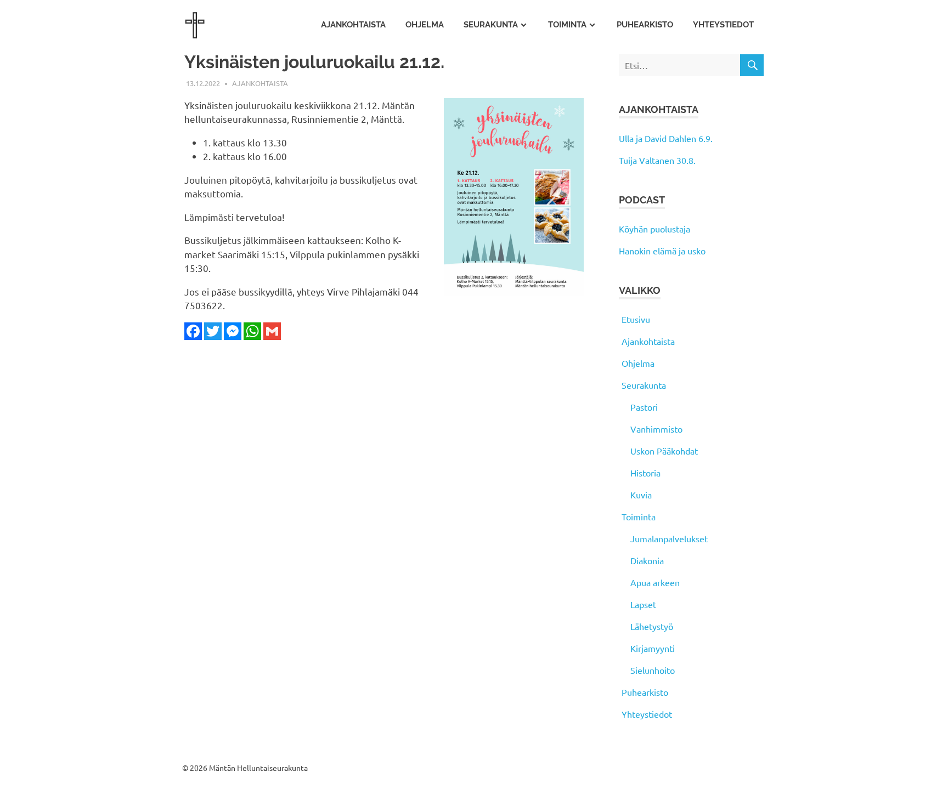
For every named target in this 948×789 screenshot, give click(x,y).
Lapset (643, 604)
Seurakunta (491, 25)
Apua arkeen (655, 582)
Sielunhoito (652, 670)
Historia (645, 472)
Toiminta (567, 25)
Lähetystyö (651, 626)
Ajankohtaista (353, 25)
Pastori (644, 406)
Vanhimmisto (656, 428)
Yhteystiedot (723, 25)
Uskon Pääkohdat (664, 450)
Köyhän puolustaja (654, 228)
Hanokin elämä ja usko (662, 250)
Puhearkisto (645, 25)
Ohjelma (424, 25)
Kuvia (641, 494)
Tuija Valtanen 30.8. (657, 160)
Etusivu (636, 319)
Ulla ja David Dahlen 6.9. (666, 138)
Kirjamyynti (652, 648)
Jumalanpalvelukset (669, 538)
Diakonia (647, 560)
